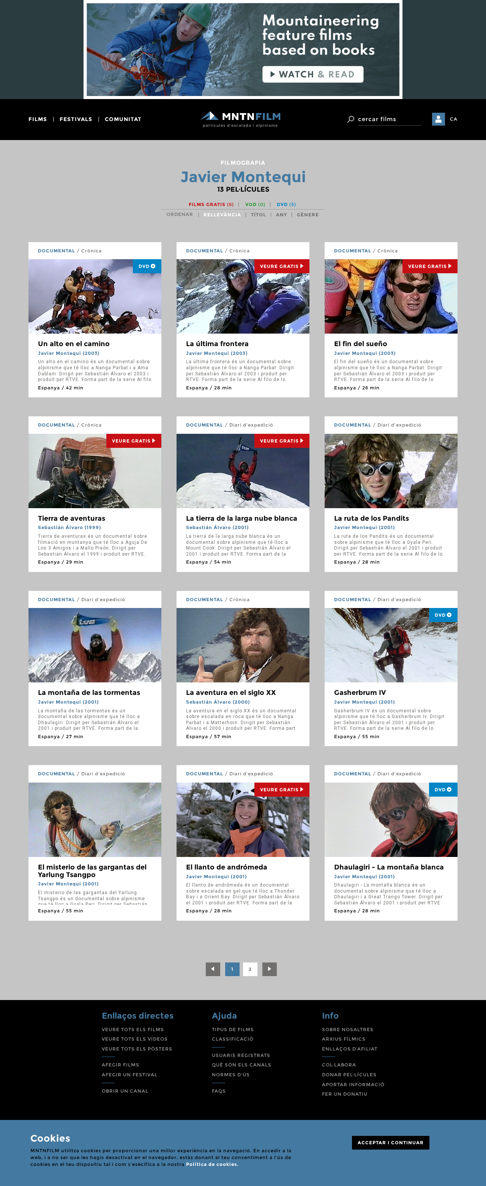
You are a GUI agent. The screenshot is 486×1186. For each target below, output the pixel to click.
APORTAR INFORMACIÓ (353, 1084)
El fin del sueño (360, 344)
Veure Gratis (279, 266)
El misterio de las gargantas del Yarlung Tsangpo (92, 871)
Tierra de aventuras (71, 518)
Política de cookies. (212, 1164)
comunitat (123, 119)
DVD (286, 204)
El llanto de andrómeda (226, 867)
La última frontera (217, 344)
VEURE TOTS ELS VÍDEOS (135, 1039)
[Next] (269, 969)
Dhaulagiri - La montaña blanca (389, 867)
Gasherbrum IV (360, 692)
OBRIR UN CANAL (125, 1091)
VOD (255, 204)
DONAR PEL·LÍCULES (349, 1074)
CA (454, 119)
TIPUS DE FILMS (233, 1029)
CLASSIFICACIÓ (233, 1039)
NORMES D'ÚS (231, 1074)
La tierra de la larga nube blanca (241, 518)
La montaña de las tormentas (89, 692)
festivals (76, 119)
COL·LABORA (339, 1065)
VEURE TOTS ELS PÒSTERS (137, 1049)
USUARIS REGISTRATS (241, 1055)
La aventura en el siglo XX (231, 692)
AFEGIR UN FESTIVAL (130, 1074)
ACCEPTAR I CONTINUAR (391, 1142)
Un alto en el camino (74, 344)
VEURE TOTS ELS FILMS (133, 1029)
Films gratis (211, 204)
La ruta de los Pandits (371, 518)
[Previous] (213, 969)
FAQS (219, 1091)
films (37, 119)
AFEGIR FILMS (120, 1065)
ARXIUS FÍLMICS (344, 1039)
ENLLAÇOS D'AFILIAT (349, 1049)
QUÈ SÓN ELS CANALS (241, 1065)
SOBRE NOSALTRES (348, 1029)
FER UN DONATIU (345, 1094)
